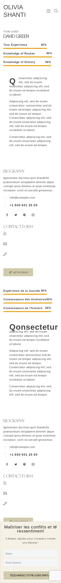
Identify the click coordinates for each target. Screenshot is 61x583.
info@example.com (22, 197)
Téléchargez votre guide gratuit (30, 575)
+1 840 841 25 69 (24, 205)
